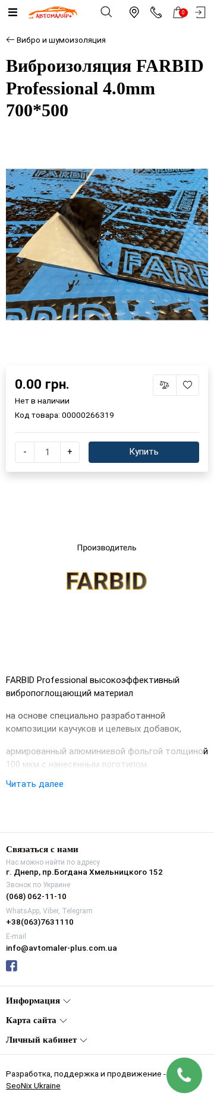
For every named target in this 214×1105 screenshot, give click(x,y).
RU (136, 541)
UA (78, 541)
